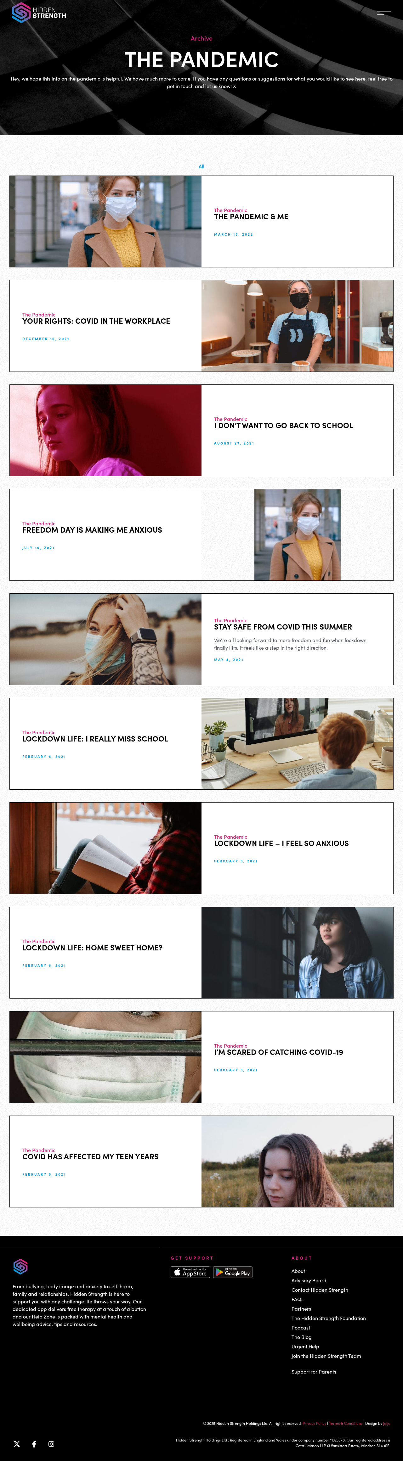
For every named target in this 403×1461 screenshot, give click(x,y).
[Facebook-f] (34, 1444)
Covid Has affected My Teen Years (90, 1156)
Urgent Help (305, 1346)
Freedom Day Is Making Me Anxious (92, 529)
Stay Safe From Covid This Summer (283, 626)
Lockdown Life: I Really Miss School (95, 738)
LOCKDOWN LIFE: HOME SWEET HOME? (92, 947)
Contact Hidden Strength (320, 1289)
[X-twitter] (16, 1444)
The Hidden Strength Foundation (329, 1318)
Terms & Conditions (345, 1423)
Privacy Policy (314, 1423)
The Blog (302, 1337)
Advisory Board (309, 1280)
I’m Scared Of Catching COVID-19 (278, 1051)
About (298, 1271)
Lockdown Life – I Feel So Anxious (281, 842)
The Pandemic (230, 209)
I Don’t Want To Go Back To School (283, 425)
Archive (202, 37)
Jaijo (386, 1423)
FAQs (298, 1299)
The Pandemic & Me (251, 216)
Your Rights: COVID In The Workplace (96, 320)
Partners (301, 1308)
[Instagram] (51, 1444)
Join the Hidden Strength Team (326, 1355)
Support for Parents (314, 1371)
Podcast (301, 1327)
